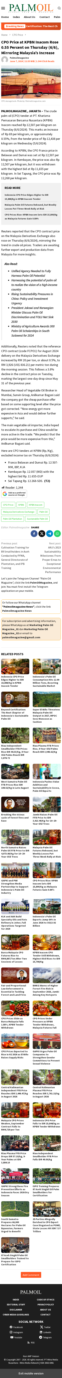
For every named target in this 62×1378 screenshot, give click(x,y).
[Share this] (34, 533)
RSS (32, 1342)
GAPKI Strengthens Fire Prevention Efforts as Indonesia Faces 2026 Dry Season (15, 1191)
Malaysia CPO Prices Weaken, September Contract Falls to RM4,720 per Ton (12, 1125)
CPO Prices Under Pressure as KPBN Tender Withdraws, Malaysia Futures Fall (44, 1023)
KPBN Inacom (35, 504)
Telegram (47, 1337)
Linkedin (47, 1332)
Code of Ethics (45, 1299)
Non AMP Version (31, 1356)
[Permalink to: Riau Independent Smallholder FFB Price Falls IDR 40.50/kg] (47, 1143)
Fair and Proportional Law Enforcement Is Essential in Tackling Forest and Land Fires (13, 990)
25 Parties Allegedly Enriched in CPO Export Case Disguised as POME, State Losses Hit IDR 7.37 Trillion (47, 1225)
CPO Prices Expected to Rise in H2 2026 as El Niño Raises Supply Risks (14, 1054)
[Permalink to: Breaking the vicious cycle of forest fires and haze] (15, 804)
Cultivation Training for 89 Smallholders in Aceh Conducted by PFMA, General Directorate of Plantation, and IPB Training (15, 556)
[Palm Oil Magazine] (31, 7)
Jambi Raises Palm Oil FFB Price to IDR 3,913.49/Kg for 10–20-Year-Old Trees (45, 819)
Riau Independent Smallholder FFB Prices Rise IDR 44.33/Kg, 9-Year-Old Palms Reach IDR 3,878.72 (15, 751)
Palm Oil (43, 511)
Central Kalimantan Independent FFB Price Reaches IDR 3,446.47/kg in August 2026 (14, 1092)
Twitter (47, 1327)
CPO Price (8, 504)
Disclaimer (16, 1309)
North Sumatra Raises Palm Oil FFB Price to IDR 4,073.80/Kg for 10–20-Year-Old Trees (15, 852)
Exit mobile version (31, 1373)
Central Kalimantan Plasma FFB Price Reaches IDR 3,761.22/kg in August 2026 (46, 1092)
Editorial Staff (16, 1304)
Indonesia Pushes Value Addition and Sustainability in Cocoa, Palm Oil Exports (46, 786)
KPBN (21, 504)
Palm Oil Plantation (12, 518)
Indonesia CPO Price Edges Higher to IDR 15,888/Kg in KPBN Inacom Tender (12, 681)
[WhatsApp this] (57, 533)
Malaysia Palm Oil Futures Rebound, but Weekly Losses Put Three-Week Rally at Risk (47, 852)
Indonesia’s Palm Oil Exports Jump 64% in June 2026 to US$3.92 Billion (44, 921)
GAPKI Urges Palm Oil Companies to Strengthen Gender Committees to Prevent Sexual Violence (46, 1057)
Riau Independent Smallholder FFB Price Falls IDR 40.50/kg (45, 1156)
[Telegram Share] (49, 533)
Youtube (18, 1337)
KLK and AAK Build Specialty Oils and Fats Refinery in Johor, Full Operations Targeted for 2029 (14, 922)
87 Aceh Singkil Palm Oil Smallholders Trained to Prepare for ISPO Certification (15, 1260)
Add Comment (31, 1275)
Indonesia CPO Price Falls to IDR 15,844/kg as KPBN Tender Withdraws (46, 1123)
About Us (45, 1309)
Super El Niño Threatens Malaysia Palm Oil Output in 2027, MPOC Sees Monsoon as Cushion (46, 715)
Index (16, 1299)
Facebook (18, 1327)
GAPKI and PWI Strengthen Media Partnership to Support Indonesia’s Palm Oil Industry (14, 886)
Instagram (18, 1332)
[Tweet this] (41, 533)
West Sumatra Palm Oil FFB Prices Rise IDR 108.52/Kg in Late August (15, 784)
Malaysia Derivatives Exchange (18, 511)
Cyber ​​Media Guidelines (16, 1314)
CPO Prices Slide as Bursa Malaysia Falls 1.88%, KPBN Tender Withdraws (12, 1023)
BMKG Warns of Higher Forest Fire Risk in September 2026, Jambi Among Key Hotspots (46, 990)
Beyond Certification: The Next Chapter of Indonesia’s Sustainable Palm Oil (14, 714)
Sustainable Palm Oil (37, 518)
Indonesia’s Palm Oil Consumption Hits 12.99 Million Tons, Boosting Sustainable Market (46, 681)
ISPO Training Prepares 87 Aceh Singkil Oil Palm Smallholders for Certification (46, 1191)
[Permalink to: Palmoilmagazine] (4, 59)
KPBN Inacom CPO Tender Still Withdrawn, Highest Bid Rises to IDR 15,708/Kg (46, 957)
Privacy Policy (46, 1304)
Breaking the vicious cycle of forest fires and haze (15, 817)
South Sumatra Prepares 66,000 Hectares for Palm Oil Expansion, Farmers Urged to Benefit (13, 1225)
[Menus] (3, 8)
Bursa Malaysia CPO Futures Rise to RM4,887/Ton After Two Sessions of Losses (14, 957)
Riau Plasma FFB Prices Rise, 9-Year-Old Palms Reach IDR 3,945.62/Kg (46, 748)
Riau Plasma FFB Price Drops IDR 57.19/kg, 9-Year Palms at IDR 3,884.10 (13, 1158)
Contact (45, 1314)
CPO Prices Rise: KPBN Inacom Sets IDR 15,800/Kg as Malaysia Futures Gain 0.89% (45, 885)
